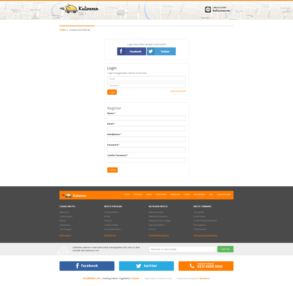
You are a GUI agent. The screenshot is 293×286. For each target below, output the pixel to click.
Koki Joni (108, 220)
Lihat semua (65, 235)
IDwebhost (205, 278)
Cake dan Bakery (157, 224)
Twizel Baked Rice (112, 229)
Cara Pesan (161, 194)
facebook (89, 265)
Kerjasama (175, 194)
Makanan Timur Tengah (160, 220)
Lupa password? (178, 90)
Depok (63, 220)
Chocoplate (199, 212)
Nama (111, 113)
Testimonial (199, 194)
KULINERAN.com (92, 278)
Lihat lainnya (110, 235)
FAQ (211, 194)
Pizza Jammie (200, 224)
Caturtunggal (65, 229)
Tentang (138, 194)
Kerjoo (135, 278)
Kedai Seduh (199, 216)
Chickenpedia (200, 229)
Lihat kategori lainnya (159, 235)
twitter (150, 265)
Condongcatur (66, 216)
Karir (186, 194)
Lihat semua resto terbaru (206, 235)
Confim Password (117, 155)
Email (111, 123)
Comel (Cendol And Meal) (205, 220)
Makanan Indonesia (158, 216)
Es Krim (152, 229)
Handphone (114, 134)
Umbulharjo (65, 224)
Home (63, 30)
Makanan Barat (156, 212)
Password (113, 144)
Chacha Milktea (111, 212)
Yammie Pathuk (111, 224)
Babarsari (64, 212)
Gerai (148, 194)
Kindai (107, 216)
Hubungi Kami (224, 194)
